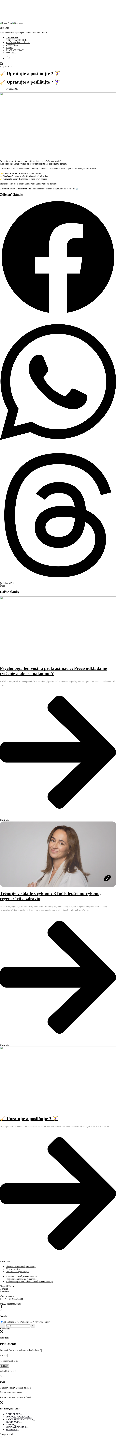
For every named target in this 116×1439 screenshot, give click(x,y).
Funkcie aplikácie (16, 40)
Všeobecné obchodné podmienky (21, 1266)
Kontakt (11, 53)
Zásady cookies (13, 1269)
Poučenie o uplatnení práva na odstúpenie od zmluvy (29, 1281)
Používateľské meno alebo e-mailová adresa (20, 1350)
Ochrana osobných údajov (17, 1271)
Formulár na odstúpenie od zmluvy (21, 1276)
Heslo (3, 1355)
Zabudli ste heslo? (8, 1371)
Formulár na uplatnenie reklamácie (21, 1279)
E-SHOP (9, 48)
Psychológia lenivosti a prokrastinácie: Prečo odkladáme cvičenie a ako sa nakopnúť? (53, 671)
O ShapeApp (12, 37)
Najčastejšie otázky (18, 42)
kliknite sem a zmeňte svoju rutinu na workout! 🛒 (55, 188)
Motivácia (12, 45)
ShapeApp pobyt (14, 50)
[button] (58, 257)
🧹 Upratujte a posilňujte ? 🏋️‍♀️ (29, 1118)
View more (5, 1328)
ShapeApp (4, 28)
